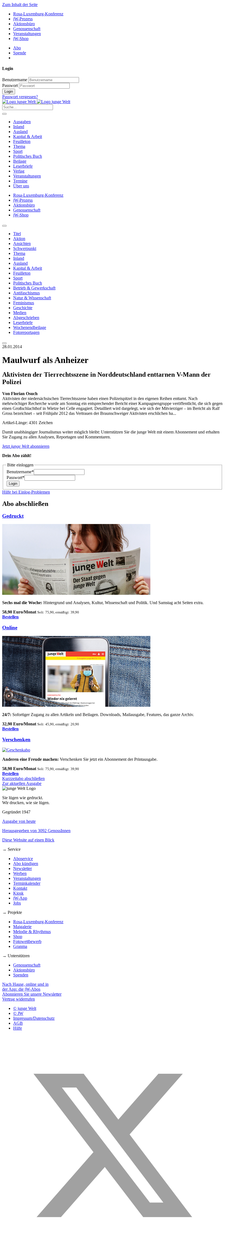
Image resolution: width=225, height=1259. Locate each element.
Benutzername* (20, 471)
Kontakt (20, 888)
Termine (20, 181)
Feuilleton (21, 141)
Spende (19, 52)
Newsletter (22, 868)
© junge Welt (24, 1008)
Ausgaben (22, 121)
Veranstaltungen (27, 33)
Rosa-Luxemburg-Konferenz (38, 14)
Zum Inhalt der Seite (20, 4)
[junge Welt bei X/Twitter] (112, 1254)
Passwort (10, 85)
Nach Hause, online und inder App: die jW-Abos (25, 987)
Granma (20, 946)
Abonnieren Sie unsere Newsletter (31, 994)
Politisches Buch (27, 156)
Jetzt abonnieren (25, 446)
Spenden (20, 975)
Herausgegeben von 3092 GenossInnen (36, 830)
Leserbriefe (23, 166)
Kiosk (18, 893)
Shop (17, 936)
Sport (17, 151)
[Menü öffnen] (4, 114)
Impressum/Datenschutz (34, 1018)
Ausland (20, 131)
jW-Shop (21, 38)
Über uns (21, 186)
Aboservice (23, 858)
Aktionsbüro (24, 23)
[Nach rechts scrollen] (4, 343)
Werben (20, 873)
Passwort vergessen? (20, 96)
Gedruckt (13, 516)
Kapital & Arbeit (27, 136)
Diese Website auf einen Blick (28, 840)
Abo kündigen (25, 863)
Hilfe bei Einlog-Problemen (26, 492)
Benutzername (14, 79)
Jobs (17, 903)
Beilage (19, 161)
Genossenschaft (26, 28)
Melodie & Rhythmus (32, 931)
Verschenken (16, 739)
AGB (18, 1023)
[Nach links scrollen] (4, 226)
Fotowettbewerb (27, 941)
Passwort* (15, 477)
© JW (18, 1013)
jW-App (20, 898)
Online (9, 627)
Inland (18, 126)
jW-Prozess (23, 18)
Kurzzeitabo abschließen (23, 778)
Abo (17, 48)
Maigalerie (22, 926)
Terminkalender (26, 883)
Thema (19, 146)
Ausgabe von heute (19, 821)
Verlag (18, 171)
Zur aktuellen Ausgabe (21, 783)
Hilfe (17, 1028)
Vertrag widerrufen (18, 999)
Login (8, 91)
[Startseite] (36, 101)
